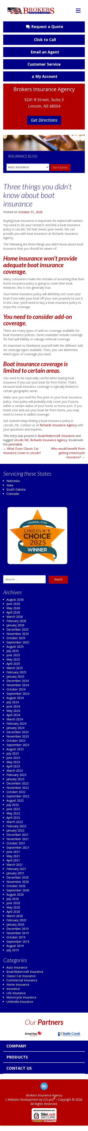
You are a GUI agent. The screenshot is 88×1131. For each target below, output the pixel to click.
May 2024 (13, 711)
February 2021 (16, 869)
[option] (32, 1033)
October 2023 (15, 741)
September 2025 (17, 642)
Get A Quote (60, 167)
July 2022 (12, 805)
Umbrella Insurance (19, 1002)
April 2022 (13, 817)
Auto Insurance (16, 967)
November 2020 (17, 882)
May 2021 (13, 856)
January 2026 (15, 625)
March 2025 (14, 668)
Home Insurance (17, 984)
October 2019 (15, 937)
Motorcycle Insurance (21, 997)
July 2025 (12, 651)
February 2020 (16, 920)
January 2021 (15, 873)
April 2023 (13, 766)
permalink (15, 444)
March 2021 (14, 865)
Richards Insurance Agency (58, 425)
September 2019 (17, 941)
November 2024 (17, 685)
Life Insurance (16, 993)
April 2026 (13, 612)
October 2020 (15, 886)
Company (16, 1045)
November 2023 (17, 736)
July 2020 (12, 899)
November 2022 (17, 788)
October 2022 (15, 792)
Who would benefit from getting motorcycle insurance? (68, 453)
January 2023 (15, 779)
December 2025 (17, 629)
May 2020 (13, 907)
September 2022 (17, 796)
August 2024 (15, 698)
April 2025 (13, 664)
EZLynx (48, 1099)
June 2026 (13, 604)
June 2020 (13, 903)
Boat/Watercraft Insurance (56, 436)
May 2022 (13, 813)
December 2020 (17, 877)
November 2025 (17, 634)
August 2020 (15, 894)
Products (17, 1057)
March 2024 (14, 719)
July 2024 (12, 702)
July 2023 (12, 753)
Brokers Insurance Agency (44, 1095)
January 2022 (15, 830)
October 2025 (15, 638)
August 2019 (15, 946)
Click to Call (45, 39)
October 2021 (15, 843)
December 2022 (17, 783)
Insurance (13, 989)
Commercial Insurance (21, 980)
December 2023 (17, 732)
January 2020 (15, 924)
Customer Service (44, 64)
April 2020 (13, 912)
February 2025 (16, 672)
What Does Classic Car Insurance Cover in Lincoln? (22, 451)
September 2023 (17, 745)
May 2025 (13, 659)
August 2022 (15, 800)
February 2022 (16, 826)
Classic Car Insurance (21, 976)
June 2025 (13, 655)
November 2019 (17, 933)
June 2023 (13, 758)
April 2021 (13, 860)
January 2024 (15, 728)
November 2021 (17, 839)
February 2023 (16, 775)
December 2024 (17, 681)
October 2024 (15, 689)
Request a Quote (47, 26)
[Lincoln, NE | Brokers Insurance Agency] (30, 8)
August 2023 (15, 749)
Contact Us (19, 1068)
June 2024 (13, 706)
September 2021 (17, 847)
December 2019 (17, 929)
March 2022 (14, 822)
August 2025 (15, 646)
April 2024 (13, 715)
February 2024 (16, 723)
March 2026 (14, 617)
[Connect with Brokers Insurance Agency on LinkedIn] (44, 1086)
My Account (46, 76)
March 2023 (14, 770)
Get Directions (44, 120)
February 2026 (16, 621)
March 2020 (14, 916)
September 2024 (17, 694)
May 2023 (13, 762)
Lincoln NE (21, 440)
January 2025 (15, 676)
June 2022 (13, 809)
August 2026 (15, 599)
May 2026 (13, 608)
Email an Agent (45, 52)
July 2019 (12, 950)
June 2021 (13, 852)
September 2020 (17, 890)
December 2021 (17, 835)
